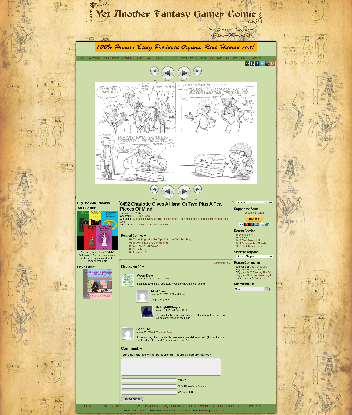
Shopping (111, 58)
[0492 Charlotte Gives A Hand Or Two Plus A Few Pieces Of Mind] (176, 182)
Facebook (257, 63)
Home (82, 58)
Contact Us (219, 58)
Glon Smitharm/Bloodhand (194, 218)
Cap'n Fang (160, 218)
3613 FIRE (242, 237)
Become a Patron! (254, 212)
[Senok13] (127, 333)
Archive (95, 58)
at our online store (105, 255)
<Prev (167, 81)
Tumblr (252, 63)
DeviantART (247, 63)
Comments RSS (222, 263)
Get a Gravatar (199, 386)
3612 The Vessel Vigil (248, 240)
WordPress (168, 410)
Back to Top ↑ (217, 410)
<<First (154, 81)
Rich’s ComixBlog (193, 58)
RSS (272, 63)
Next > (184, 81)
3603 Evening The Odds (260, 272)
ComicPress (185, 410)
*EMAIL (192, 386)
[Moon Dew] (127, 280)
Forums (128, 58)
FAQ (159, 58)
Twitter (262, 63)
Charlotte (173, 218)
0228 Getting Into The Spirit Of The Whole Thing (160, 239)
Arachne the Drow (143, 218)
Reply (166, 278)
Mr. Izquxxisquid (219, 218)
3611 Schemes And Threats (251, 243)
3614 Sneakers (244, 234)
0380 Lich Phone (140, 249)
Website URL (186, 392)
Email (267, 63)
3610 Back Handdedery (249, 246)
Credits (171, 58)
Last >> (198, 81)
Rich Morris (142, 410)
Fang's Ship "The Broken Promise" (150, 224)
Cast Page (145, 58)
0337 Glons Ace (139, 252)
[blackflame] (142, 296)
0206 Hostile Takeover (143, 245)
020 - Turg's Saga (140, 216)
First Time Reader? (246, 58)
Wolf (122, 221)
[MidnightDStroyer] (147, 311)
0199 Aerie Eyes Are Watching (148, 242)
